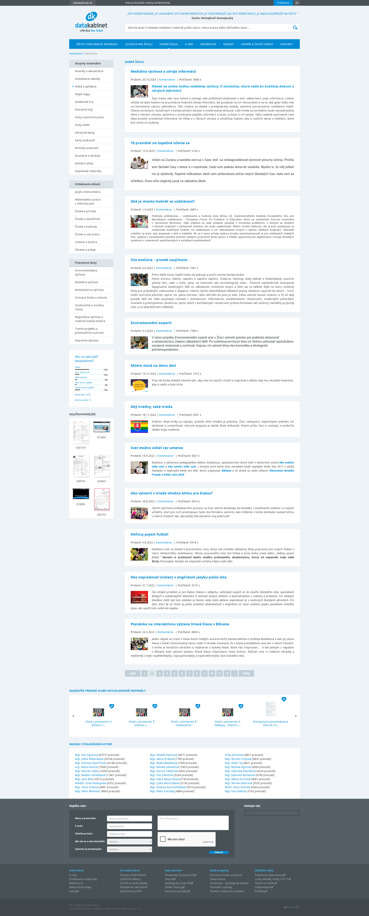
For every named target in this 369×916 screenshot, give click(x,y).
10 (212, 673)
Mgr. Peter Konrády (162, 791)
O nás (189, 44)
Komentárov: (167, 79)
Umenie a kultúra (86, 242)
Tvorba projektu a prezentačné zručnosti (89, 330)
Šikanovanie (217, 879)
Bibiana (226, 470)
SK (297, 2)
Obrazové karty (84, 132)
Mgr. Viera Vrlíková (87, 787)
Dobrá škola (169, 44)
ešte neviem (81, 377)
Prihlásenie (283, 2)
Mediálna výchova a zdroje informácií (163, 71)
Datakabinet (75, 53)
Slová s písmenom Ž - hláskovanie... (184, 723)
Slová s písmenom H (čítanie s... (98, 723)
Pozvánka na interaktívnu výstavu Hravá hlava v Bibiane (180, 624)
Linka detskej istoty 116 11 (271, 879)
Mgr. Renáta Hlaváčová (164, 767)
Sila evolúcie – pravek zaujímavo (159, 259)
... (234, 673)
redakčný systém (102, 908)
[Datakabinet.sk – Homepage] (91, 19)
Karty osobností (85, 140)
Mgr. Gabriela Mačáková (240, 771)
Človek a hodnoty (86, 226)
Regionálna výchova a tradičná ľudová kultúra (90, 319)
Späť (133, 673)
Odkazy (228, 44)
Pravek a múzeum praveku (227, 891)
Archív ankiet (81, 400)
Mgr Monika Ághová (238, 767)
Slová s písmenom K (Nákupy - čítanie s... (227, 723)
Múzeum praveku (176, 891)
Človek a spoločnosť (87, 219)
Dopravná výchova (86, 340)
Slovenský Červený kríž (179, 875)
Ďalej (246, 673)
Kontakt (286, 44)
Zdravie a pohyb (85, 249)
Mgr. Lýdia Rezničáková (165, 783)
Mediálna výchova (86, 282)
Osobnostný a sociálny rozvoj (89, 307)
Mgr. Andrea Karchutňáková (168, 787)
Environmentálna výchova (86, 272)
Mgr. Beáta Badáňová (163, 763)
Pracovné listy (84, 109)
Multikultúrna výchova (89, 290)
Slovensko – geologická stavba (229, 883)
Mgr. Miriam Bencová (238, 783)
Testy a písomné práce (89, 117)
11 (219, 673)
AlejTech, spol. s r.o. (131, 908)
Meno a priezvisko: (85, 818)
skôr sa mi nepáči (83, 382)
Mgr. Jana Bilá (84, 779)
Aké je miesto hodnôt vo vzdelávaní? (163, 201)
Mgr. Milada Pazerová (164, 755)
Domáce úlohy (84, 163)
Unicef (169, 879)
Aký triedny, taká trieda (151, 406)
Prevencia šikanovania (269, 875)
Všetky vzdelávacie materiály (97, 44)
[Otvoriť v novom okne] (291, 908)
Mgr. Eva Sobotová (161, 775)
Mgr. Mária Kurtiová (237, 779)
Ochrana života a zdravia (91, 297)
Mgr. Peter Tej (234, 763)
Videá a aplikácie (85, 86)
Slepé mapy (82, 94)
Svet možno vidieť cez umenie (157, 447)
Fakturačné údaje (80, 887)
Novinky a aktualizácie (89, 71)
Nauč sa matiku (265, 883)
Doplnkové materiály (88, 171)
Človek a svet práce (87, 234)
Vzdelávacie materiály (83, 879)
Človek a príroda (85, 211)
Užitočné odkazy (130, 879)
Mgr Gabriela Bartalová (240, 775)
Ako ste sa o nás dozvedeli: (90, 841)
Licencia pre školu (138, 44)
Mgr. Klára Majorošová (164, 779)
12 (227, 673)
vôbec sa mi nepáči (84, 387)
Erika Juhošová (234, 755)
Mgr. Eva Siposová (86, 755)
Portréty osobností (86, 148)
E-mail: (79, 826)
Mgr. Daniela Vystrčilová (90, 763)
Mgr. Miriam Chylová (238, 759)
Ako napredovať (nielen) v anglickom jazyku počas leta (179, 577)
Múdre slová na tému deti (153, 365)
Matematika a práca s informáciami (88, 201)
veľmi (77, 367)
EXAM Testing (173, 887)
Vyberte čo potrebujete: (88, 849)
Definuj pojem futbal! (149, 534)
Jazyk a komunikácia (88, 192)
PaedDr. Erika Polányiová (90, 783)
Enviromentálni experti (151, 322)
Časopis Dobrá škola (133, 875)
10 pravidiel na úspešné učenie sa (160, 143)
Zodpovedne (263, 887)
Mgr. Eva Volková (235, 791)
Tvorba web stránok (79, 908)
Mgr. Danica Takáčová (164, 771)
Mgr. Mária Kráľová (162, 759)
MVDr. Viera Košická (237, 787)
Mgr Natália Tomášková (90, 775)
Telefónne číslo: (84, 833)
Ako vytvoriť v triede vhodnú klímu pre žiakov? (172, 493)
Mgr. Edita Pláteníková (89, 759)
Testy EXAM (82, 125)
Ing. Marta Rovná (86, 767)
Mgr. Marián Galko (87, 771)
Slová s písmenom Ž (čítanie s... (141, 723)
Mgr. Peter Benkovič (87, 791)
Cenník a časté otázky (257, 44)
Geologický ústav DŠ (178, 883)
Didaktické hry (84, 102)
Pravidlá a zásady (221, 887)
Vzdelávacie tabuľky (87, 79)
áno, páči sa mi (82, 372)
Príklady (260, 891)
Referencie (208, 44)
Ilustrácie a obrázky (87, 155)
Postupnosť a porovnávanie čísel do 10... (270, 723)
